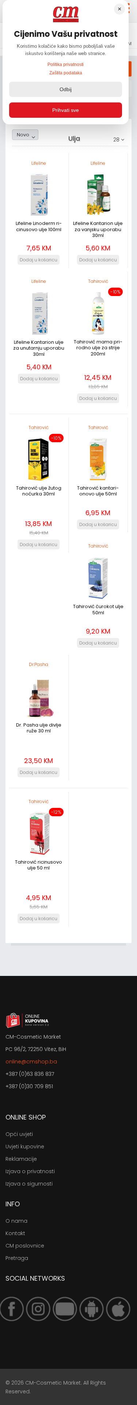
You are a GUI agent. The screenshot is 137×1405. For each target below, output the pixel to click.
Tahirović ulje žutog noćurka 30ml (38, 490)
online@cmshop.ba (31, 1061)
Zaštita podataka (65, 72)
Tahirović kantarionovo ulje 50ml (98, 490)
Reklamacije (21, 1159)
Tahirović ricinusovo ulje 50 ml (38, 865)
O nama (16, 1221)
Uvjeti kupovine (24, 1146)
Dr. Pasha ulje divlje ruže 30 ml (38, 727)
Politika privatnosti (65, 64)
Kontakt (15, 1233)
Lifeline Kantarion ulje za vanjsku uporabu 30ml (98, 229)
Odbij (66, 89)
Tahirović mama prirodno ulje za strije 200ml (98, 347)
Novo (23, 134)
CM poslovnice (24, 1245)
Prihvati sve (65, 110)
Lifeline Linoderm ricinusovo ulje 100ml (39, 226)
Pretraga (16, 1258)
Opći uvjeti (19, 1134)
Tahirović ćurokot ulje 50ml (98, 609)
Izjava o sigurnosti (29, 1183)
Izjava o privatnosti (30, 1171)
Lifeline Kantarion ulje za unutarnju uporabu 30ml (38, 348)
